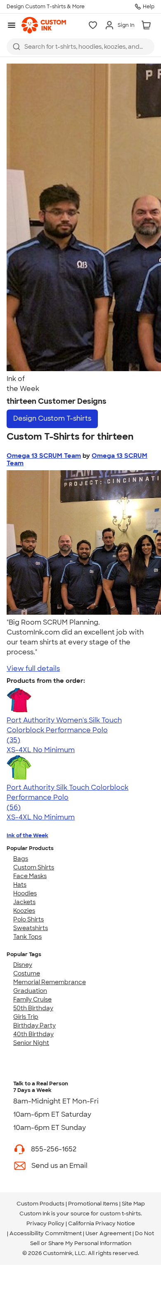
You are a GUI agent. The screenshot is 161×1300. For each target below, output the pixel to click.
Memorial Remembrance (49, 982)
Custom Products (40, 1203)
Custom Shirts (33, 867)
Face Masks (30, 876)
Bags (20, 858)
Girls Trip (25, 1017)
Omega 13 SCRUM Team (44, 456)
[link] (43, 25)
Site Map (133, 1203)
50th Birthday (33, 1008)
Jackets (24, 902)
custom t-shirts (120, 1213)
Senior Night (31, 1043)
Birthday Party (34, 1025)
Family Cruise (32, 999)
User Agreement (108, 1233)
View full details (33, 668)
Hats (19, 884)
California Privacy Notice (101, 1223)
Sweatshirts (30, 928)
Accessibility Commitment (45, 1233)
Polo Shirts (28, 919)
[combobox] (80, 46)
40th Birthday (33, 1034)
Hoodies (25, 893)
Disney (22, 964)
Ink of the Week (27, 835)
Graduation (30, 991)
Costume (26, 973)
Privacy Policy (45, 1223)
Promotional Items (93, 1203)
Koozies (24, 910)
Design (52, 418)
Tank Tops (27, 936)
